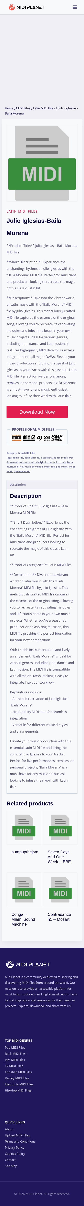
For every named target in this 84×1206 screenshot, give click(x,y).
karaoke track (58, 462)
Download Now (37, 411)
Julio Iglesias (41, 462)
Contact (10, 1160)
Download (26, 851)
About (9, 1129)
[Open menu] (75, 7)
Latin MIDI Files (22, 211)
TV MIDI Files (14, 1066)
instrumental (26, 462)
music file (49, 466)
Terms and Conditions (20, 1141)
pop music (61, 466)
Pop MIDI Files (15, 1047)
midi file (18, 466)
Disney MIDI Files (17, 1078)
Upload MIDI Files (17, 1135)
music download (34, 466)
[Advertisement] (42, 59)
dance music (61, 457)
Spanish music (22, 471)
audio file (18, 457)
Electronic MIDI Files (19, 1084)
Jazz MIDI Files (15, 1060)
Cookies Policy (15, 1154)
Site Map (11, 1166)
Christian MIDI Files (18, 1072)
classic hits (46, 457)
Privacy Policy (14, 1147)
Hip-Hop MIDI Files (18, 1090)
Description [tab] (18, 484)
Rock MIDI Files (15, 1054)
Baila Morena (31, 457)
